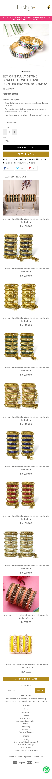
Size (4, 137)
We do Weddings (26, 745)
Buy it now (26, 154)
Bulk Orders (26, 747)
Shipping (26, 726)
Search (26, 715)
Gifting (26, 739)
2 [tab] (24, 71)
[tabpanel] (26, 46)
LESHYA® (18, 757)
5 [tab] (29, 71)
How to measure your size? (26, 750)
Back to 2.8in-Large (28, 679)
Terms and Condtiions (26, 721)
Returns (26, 723)
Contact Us (26, 729)
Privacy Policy (26, 718)
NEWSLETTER (26, 686)
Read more (12, 122)
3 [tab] (26, 71)
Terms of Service (26, 732)
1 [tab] (22, 71)
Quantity (6, 127)
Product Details (10, 94)
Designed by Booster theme (32, 757)
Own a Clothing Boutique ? (26, 742)
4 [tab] (28, 71)
